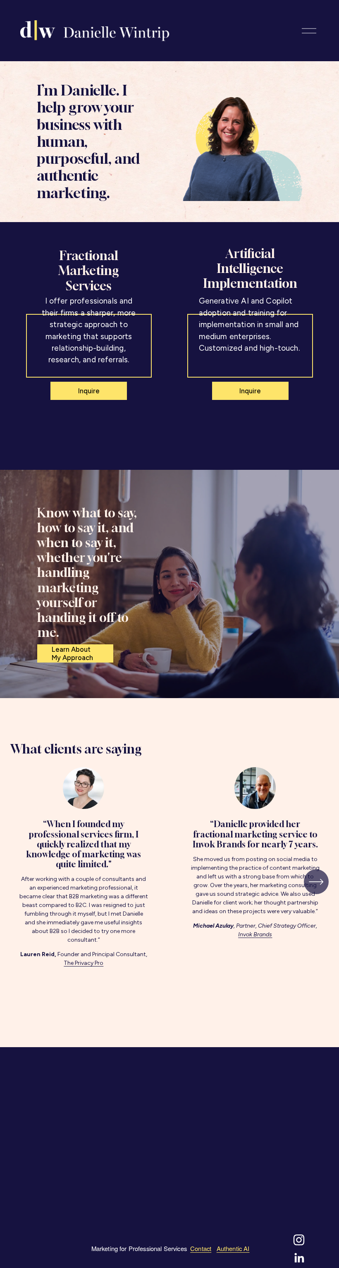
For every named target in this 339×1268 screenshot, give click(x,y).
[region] (169, 881)
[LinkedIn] (299, 1258)
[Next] (316, 881)
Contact (200, 1248)
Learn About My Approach (72, 653)
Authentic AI (233, 1248)
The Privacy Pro (83, 963)
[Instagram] (299, 1240)
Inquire (89, 391)
